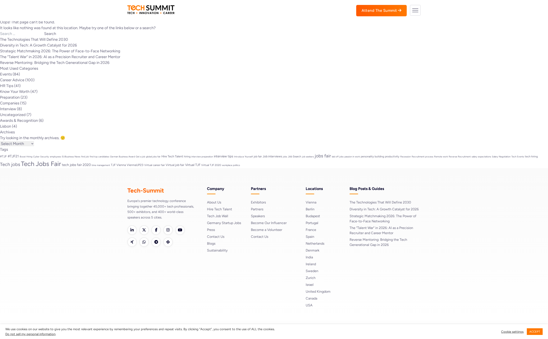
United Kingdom (318, 291)
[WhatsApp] (144, 242)
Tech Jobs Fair (41, 163)
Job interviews (272, 156)
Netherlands (315, 243)
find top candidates (99, 156)
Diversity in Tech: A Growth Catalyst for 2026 (38, 45)
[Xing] (132, 242)
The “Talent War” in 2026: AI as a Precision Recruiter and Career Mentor (60, 56)
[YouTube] (180, 230)
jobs (285, 156)
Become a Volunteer (266, 230)
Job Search (294, 156)
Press (211, 230)
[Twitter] (144, 230)
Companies (9, 103)
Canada (311, 298)
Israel (310, 285)
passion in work (352, 156)
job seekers (308, 156)
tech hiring (531, 156)
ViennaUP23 (135, 165)
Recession (405, 156)
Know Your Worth (15, 91)
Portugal (312, 223)
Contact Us (215, 237)
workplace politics (231, 165)
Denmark (312, 250)
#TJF (3, 156)
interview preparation (202, 156)
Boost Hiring (26, 156)
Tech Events (517, 156)
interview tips (223, 156)
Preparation (10, 97)
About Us (214, 202)
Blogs (211, 243)
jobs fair (323, 155)
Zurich (311, 278)
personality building (372, 156)
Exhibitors (258, 202)
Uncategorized (13, 114)
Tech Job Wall (217, 216)
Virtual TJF (192, 165)
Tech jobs (10, 164)
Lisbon (5, 126)
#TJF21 (13, 156)
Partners (257, 209)
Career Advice (12, 80)
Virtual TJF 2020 (211, 165)
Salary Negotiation (501, 156)
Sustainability (217, 250)
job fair (258, 156)
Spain (310, 237)
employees (55, 156)
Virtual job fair (175, 165)
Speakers (258, 216)
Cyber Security (41, 156)
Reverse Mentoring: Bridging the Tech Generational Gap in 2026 (54, 62)
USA (309, 305)
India (309, 257)
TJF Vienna (118, 165)
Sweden (312, 271)
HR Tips (6, 85)
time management (101, 165)
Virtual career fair (154, 165)
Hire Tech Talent (172, 156)
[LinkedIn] (132, 230)
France (311, 230)
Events (6, 74)
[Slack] (168, 242)
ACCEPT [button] (534, 331)
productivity (392, 156)
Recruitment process (422, 156)
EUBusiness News (71, 156)
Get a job (140, 156)
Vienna (311, 202)
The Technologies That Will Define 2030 (34, 39)
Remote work (441, 156)
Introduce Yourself (243, 156)
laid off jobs (338, 156)
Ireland (311, 264)
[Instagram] (168, 230)
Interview (8, 109)
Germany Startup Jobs (224, 223)
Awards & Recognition (19, 120)
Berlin (310, 209)
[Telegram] (156, 242)
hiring (187, 156)
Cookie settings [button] (512, 332)
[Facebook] (156, 230)
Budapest (313, 216)
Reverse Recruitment (460, 156)
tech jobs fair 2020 (76, 165)
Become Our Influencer (269, 223)
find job (85, 156)
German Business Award (122, 156)
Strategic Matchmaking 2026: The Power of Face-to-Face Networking (60, 51)
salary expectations (481, 156)
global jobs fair (153, 156)
